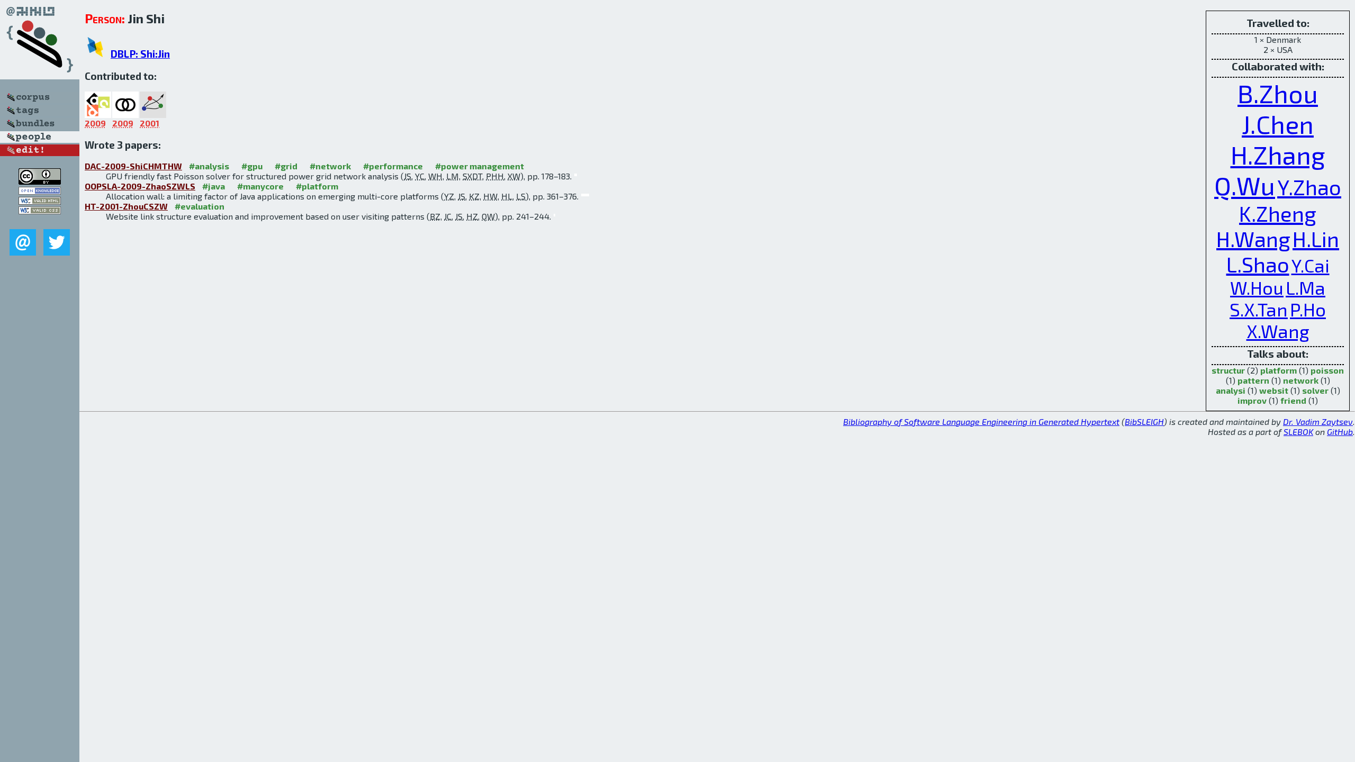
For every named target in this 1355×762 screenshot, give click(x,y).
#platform (317, 186)
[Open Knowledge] (40, 191)
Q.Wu (1244, 185)
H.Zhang (1278, 154)
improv (1252, 400)
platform (1278, 370)
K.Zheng (1277, 213)
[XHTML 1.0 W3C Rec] (40, 201)
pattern (1253, 380)
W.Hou (1257, 287)
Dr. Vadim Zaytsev (1318, 421)
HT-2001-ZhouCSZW (126, 206)
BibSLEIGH (1144, 421)
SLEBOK (1298, 432)
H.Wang (1253, 238)
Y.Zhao (1309, 186)
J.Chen (1278, 123)
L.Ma (1305, 287)
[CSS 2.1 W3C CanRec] (40, 221)
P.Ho (1308, 309)
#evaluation (199, 206)
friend (1293, 400)
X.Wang (1277, 331)
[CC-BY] (40, 181)
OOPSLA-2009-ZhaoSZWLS (140, 186)
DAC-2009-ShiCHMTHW (133, 166)
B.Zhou (1277, 93)
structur (1228, 370)
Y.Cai (1310, 265)
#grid (286, 166)
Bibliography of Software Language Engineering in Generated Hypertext (981, 421)
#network (330, 166)
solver (1315, 390)
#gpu (252, 166)
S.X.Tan (1259, 309)
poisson (1327, 370)
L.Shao (1257, 264)
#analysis (209, 166)
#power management (479, 166)
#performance (393, 166)
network (1300, 380)
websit (1273, 390)
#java (213, 186)
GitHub (1340, 432)
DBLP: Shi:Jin (140, 54)
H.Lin (1316, 238)
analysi (1230, 390)
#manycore (260, 186)
